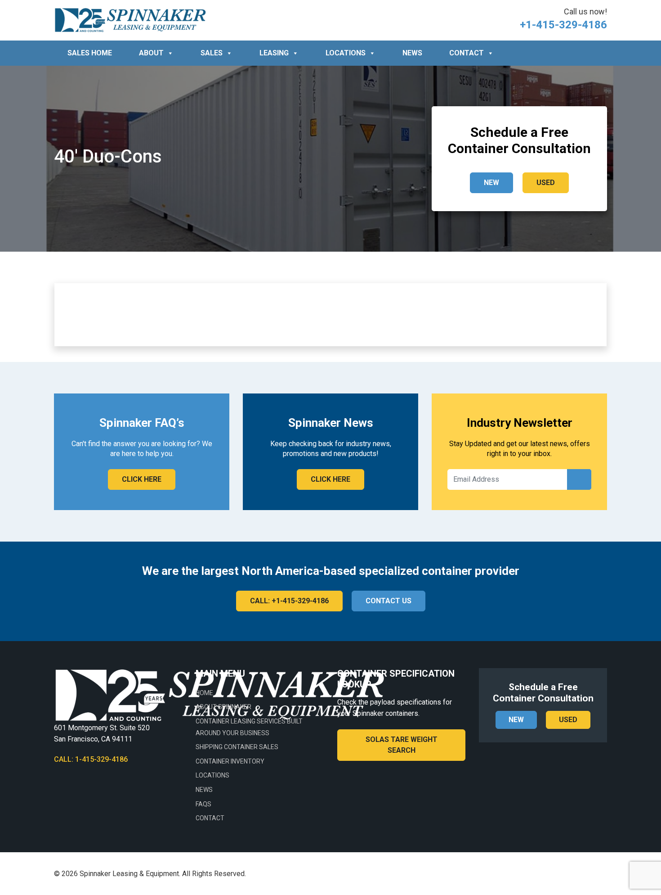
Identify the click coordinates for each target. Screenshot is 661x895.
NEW (491, 182)
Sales (212, 53)
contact (466, 53)
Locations (346, 53)
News (412, 53)
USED (545, 182)
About (151, 53)
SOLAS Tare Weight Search (402, 745)
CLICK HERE (141, 479)
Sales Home (89, 53)
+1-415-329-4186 (563, 24)
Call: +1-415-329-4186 (289, 601)
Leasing (274, 53)
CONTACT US (388, 601)
